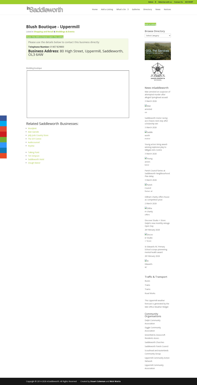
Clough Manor (34, 163)
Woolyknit (32, 128)
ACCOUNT (189, 2)
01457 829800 (57, 46)
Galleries (136, 9)
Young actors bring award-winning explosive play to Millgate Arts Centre (156, 147)
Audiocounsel (34, 142)
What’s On (121, 9)
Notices (167, 9)
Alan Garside (33, 132)
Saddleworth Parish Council (156, 346)
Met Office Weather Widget (156, 307)
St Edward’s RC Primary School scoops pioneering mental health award (156, 249)
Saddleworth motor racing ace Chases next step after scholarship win (156, 121)
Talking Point (33, 152)
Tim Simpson (33, 156)
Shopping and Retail (43, 31)
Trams (147, 289)
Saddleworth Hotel (36, 159)
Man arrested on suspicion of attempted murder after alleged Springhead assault (157, 94)
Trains (147, 285)
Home (95, 9)
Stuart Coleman (97, 381)
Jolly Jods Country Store (38, 135)
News (157, 9)
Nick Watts (115, 381)
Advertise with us (165, 2)
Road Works (150, 293)
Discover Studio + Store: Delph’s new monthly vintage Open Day (157, 223)
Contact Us (178, 2)
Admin (150, 2)
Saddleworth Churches (154, 342)
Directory (147, 9)
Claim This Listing (55, 37)
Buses (147, 281)
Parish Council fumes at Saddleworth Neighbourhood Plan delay (157, 173)
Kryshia (31, 145)
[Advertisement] (77, 186)
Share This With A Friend (37, 37)
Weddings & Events (65, 31)
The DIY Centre (34, 139)
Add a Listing (107, 9)
